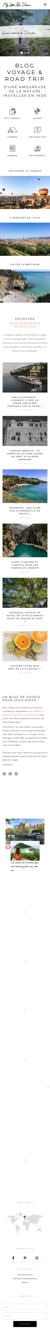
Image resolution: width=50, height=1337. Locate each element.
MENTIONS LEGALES (25, 1275)
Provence (25, 572)
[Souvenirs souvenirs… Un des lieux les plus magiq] (25, 911)
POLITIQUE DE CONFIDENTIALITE (25, 1279)
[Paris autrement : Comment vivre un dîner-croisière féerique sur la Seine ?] (25, 377)
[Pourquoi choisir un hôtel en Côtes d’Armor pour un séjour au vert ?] (25, 593)
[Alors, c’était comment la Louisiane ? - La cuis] (25, 1010)
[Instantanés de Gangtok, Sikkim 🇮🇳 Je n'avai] (25, 1110)
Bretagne (25, 518)
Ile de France (25, 410)
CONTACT (25, 1282)
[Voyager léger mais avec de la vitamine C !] (25, 646)
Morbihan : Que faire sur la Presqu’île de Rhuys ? (25, 511)
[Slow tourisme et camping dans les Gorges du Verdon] (25, 540)
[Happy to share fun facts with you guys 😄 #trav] (25, 961)
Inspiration (25, 463)
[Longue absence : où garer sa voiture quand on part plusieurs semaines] (25, 431)
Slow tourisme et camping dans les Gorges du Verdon (25, 565)
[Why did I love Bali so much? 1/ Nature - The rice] (25, 1159)
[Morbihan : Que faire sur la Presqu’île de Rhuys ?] (25, 486)
